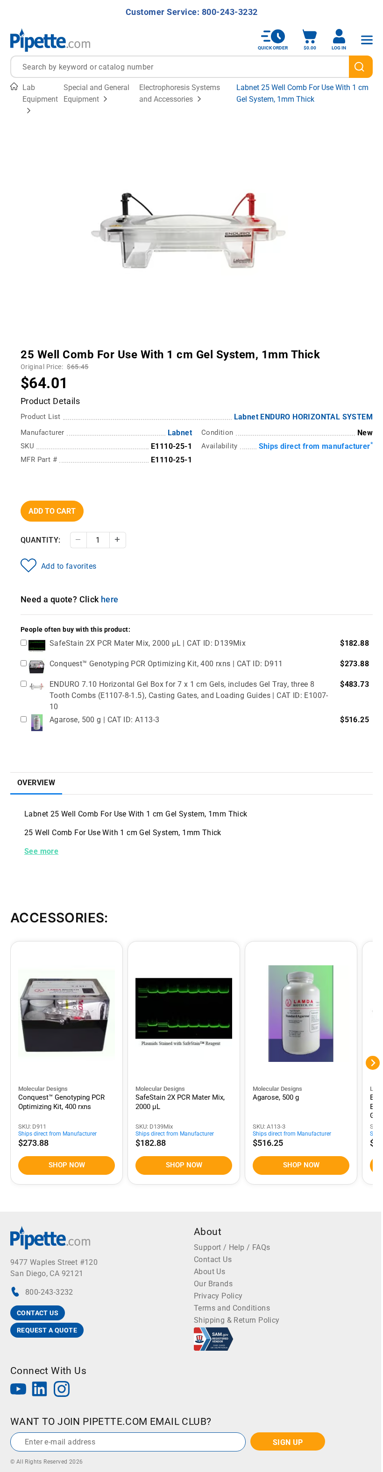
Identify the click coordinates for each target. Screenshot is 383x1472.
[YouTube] (18, 1390)
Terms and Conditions (232, 1308)
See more (41, 851)
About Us (209, 1271)
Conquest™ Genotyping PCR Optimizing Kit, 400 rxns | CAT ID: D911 (166, 663)
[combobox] (191, 67)
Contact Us (213, 1259)
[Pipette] (50, 40)
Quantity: (41, 540)
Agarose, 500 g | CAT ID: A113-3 (104, 719)
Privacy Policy (218, 1295)
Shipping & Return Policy (237, 1320)
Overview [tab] (36, 782)
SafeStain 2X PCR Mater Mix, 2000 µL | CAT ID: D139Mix (148, 643)
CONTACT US (37, 1313)
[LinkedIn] (40, 1390)
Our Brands (213, 1283)
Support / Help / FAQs (232, 1247)
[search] (361, 67)
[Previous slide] (93, 348)
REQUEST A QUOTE (47, 1330)
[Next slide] (290, 348)
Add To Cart (52, 511)
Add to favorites (68, 566)
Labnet (180, 432)
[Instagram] (62, 1390)
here (110, 599)
